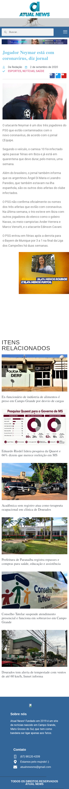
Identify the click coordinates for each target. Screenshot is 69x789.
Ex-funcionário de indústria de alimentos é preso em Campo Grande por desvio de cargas (33, 398)
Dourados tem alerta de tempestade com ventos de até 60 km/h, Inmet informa (34, 674)
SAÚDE (40, 71)
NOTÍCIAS (28, 71)
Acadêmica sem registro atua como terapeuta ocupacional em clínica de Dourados (32, 507)
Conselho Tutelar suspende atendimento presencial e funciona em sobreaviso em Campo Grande (34, 618)
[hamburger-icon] (65, 32)
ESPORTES (14, 71)
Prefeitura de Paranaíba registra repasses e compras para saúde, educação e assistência (31, 561)
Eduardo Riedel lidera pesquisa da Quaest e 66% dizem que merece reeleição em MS (31, 453)
